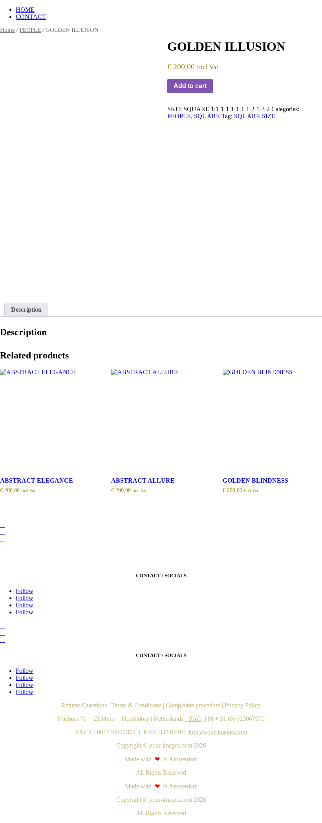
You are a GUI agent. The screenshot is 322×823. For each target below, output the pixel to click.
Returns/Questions (84, 705)
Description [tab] (26, 309)
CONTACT (31, 16)
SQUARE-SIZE (254, 116)
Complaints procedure (193, 705)
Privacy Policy (243, 705)
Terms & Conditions (136, 705)
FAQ (196, 718)
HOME (25, 9)
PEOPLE (30, 30)
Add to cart (190, 86)
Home (7, 30)
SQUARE (207, 116)
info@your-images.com (217, 732)
